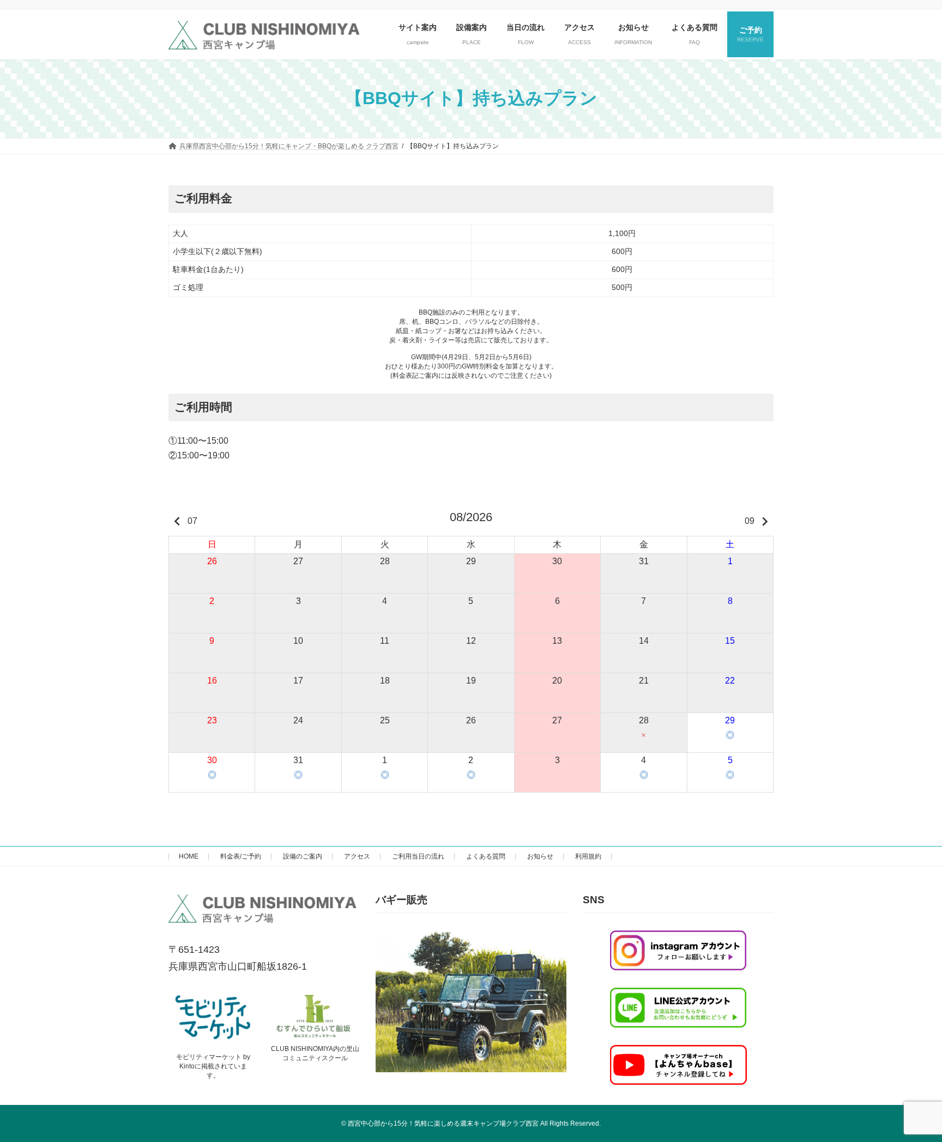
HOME (188, 856)
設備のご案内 (302, 856)
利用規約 (588, 856)
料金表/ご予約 (240, 856)
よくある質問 (485, 856)
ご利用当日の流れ (418, 856)
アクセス (357, 856)
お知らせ (540, 856)
